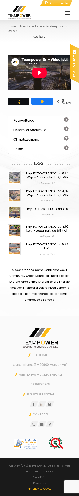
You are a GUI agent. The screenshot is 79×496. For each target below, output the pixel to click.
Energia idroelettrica (23, 282)
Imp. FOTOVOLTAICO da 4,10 (47, 209)
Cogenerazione (23, 270)
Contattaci (74, 65)
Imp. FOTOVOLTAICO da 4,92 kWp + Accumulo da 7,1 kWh (47, 193)
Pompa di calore (36, 288)
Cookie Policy (40, 477)
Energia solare (48, 282)
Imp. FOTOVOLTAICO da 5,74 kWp (47, 246)
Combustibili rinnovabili (51, 270)
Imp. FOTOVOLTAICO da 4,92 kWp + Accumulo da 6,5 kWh (47, 229)
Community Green (22, 276)
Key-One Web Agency (39, 489)
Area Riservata (58, 3)
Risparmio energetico (38, 294)
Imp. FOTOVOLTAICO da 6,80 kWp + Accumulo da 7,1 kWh (47, 175)
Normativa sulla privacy (39, 471)
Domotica (42, 276)
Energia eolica (60, 276)
